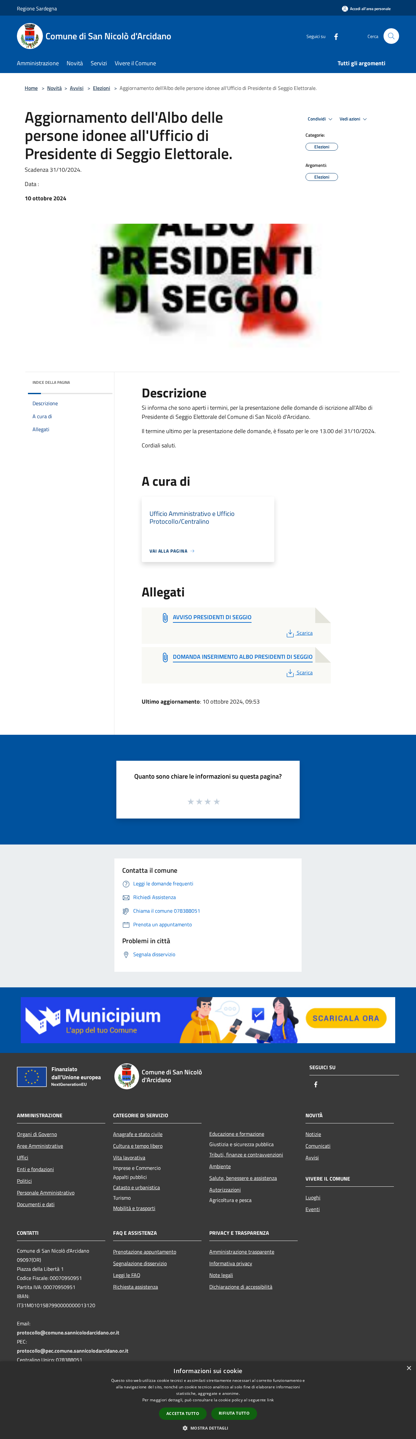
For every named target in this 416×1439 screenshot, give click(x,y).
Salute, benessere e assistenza (243, 1178)
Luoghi (313, 1197)
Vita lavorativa (129, 1157)
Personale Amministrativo (45, 1192)
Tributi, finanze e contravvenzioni (246, 1154)
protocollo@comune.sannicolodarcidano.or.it (68, 1332)
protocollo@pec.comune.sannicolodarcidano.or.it (72, 1351)
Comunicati (318, 1146)
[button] (208, 1428)
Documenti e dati (36, 1204)
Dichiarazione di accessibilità (240, 1287)
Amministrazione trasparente (241, 1252)
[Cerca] (391, 36)
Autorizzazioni (225, 1190)
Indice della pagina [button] (51, 382)
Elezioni (101, 88)
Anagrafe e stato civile (137, 1134)
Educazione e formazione (236, 1134)
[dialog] (208, 1400)
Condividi (317, 118)
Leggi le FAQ (126, 1275)
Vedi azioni (350, 118)
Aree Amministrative (40, 1146)
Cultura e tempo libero (137, 1146)
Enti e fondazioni (35, 1169)
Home (31, 88)
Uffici (22, 1157)
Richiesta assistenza (135, 1287)
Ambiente (220, 1166)
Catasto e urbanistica (136, 1187)
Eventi (313, 1209)
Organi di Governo (37, 1134)
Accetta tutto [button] (182, 1413)
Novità (54, 88)
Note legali (221, 1275)
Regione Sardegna (37, 8)
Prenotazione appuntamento (144, 1252)
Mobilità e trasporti (134, 1208)
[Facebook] (333, 35)
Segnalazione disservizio (140, 1263)
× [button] (408, 1368)
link (270, 1400)
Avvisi (77, 88)
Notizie (313, 1134)
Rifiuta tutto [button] (234, 1413)
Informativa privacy (230, 1263)
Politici (24, 1181)
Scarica (304, 633)
